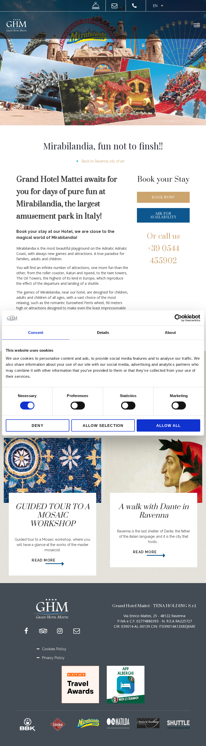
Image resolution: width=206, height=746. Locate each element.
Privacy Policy (53, 658)
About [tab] (170, 332)
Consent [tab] (35, 332)
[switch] (78, 406)
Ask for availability (163, 215)
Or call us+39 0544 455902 (163, 249)
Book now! (163, 197)
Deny (37, 425)
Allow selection (103, 425)
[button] (158, 6)
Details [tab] (103, 332)
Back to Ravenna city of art (103, 161)
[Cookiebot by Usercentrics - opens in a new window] (178, 318)
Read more (44, 560)
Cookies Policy (54, 649)
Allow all (168, 425)
